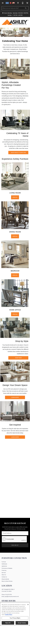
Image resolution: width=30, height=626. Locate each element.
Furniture (4, 561)
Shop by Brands (5, 579)
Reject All (7, 622)
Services (4, 572)
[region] (15, 614)
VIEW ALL (15, 197)
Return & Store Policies (7, 581)
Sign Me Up (15, 545)
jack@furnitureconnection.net (12, 596)
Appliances (4, 566)
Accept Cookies (22, 622)
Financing (4, 570)
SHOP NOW (18, 357)
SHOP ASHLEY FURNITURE (18, 152)
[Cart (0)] (27, 3)
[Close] (28, 604)
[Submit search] (26, 8)
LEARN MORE (15, 397)
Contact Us (4, 577)
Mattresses (4, 564)
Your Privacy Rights (15, 618)
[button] (3, 3)
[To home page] (10, 3)
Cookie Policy (8, 614)
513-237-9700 (8, 594)
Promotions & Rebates (7, 568)
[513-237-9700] (23, 3)
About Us (4, 574)
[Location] (18, 3)
